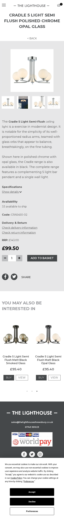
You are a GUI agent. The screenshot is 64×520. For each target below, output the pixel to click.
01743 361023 (32, 427)
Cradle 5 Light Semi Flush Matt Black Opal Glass (48, 360)
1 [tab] (27, 391)
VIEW (22, 377)
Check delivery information (19, 227)
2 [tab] (32, 391)
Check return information (19, 232)
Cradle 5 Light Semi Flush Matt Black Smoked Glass (16, 360)
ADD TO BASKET (42, 258)
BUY (9, 377)
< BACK (32, 38)
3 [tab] (37, 391)
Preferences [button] (29, 481)
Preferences (32, 511)
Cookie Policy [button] (16, 478)
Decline (32, 502)
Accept (32, 492)
